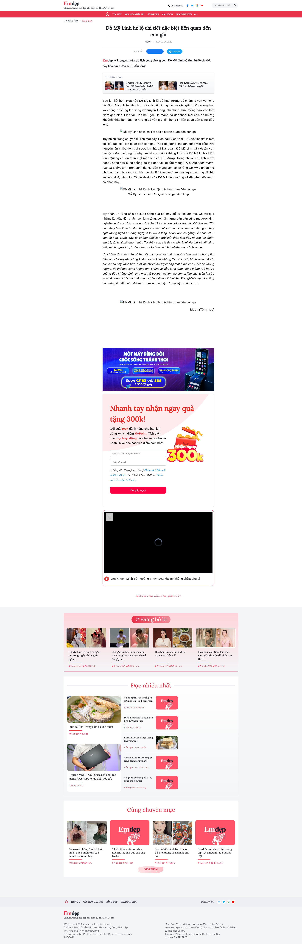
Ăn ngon (167, 14)
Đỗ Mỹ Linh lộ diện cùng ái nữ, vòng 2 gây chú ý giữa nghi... (84, 655)
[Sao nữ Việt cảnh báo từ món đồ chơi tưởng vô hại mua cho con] (172, 832)
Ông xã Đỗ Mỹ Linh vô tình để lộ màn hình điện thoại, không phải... (140, 86)
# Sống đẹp (129, 787)
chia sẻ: (138, 51)
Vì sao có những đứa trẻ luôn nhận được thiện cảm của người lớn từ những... (86, 853)
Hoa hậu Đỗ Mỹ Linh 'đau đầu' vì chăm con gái (193, 84)
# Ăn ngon (74, 734)
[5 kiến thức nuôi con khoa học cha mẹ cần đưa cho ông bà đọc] (129, 832)
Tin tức (117, 14)
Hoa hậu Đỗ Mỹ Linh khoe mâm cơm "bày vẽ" (170, 653)
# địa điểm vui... (216, 863)
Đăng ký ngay (138, 490)
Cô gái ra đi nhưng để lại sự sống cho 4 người (138, 779)
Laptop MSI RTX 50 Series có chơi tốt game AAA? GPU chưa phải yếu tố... (92, 776)
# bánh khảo (140, 747)
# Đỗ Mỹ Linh (89, 666)
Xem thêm (151, 869)
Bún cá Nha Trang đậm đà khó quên (91, 727)
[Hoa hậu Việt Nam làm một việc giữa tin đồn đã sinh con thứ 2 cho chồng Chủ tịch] (216, 638)
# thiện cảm (86, 863)
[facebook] (188, 5)
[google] (197, 5)
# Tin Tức (128, 727)
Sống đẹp (153, 14)
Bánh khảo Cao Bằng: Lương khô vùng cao (138, 739)
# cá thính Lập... (142, 767)
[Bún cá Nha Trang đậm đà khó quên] (94, 709)
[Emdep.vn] (72, 3)
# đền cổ (137, 727)
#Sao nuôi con (155, 596)
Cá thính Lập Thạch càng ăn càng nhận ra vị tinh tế (138, 759)
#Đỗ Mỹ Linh (142, 596)
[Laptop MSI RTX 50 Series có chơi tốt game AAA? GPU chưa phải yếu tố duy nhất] (94, 757)
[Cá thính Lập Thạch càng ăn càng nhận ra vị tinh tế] (167, 762)
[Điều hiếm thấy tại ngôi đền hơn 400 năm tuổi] (167, 722)
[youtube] (202, 5)
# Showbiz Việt (75, 666)
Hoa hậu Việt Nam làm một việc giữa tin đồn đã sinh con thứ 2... (215, 655)
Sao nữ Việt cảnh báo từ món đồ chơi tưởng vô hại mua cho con (172, 853)
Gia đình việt (129, 901)
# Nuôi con (74, 863)
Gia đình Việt (184, 14)
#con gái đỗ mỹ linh (171, 596)
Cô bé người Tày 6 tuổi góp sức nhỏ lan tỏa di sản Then (138, 699)
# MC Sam (171, 863)
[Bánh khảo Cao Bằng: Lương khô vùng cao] (167, 742)
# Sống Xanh (75, 785)
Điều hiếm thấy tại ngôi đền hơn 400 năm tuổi (138, 719)
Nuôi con (87, 21)
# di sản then (138, 707)
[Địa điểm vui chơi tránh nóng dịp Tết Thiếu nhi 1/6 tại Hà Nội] (215, 832)
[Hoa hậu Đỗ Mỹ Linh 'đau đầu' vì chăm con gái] (167, 86)
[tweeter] (192, 5)
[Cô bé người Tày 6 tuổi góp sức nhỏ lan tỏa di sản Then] (167, 702)
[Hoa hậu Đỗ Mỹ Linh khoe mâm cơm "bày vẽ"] (173, 638)
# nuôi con (128, 863)
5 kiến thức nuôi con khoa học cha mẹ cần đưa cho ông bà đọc (128, 853)
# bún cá (84, 734)
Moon (148, 42)
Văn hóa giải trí (134, 14)
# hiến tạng (140, 787)
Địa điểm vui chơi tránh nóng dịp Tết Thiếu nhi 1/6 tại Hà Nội (215, 853)
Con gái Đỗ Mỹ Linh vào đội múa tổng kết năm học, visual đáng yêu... (129, 655)
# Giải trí (128, 707)
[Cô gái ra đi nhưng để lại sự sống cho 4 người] (167, 782)
